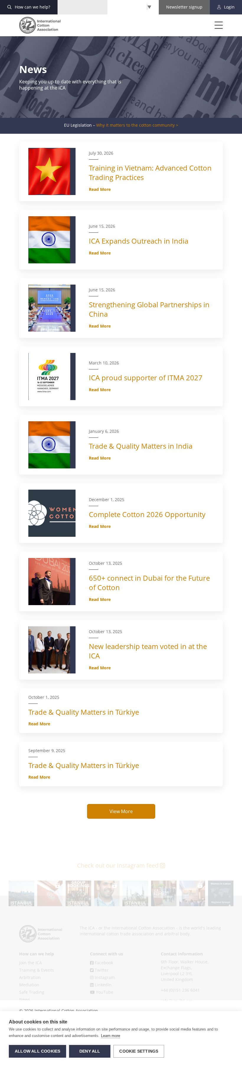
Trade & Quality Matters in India (140, 446)
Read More (100, 189)
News (24, 999)
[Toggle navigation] (215, 25)
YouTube (104, 992)
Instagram (104, 977)
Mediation (29, 985)
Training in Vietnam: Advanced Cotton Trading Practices (150, 172)
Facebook (103, 962)
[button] (21, 893)
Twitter (101, 970)
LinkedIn (103, 985)
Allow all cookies (37, 1051)
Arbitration (30, 977)
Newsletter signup (184, 7)
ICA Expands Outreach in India (138, 241)
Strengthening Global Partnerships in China (149, 309)
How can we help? (32, 7)
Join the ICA (30, 962)
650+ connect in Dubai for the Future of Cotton (149, 582)
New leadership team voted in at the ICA (148, 651)
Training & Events (36, 970)
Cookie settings (138, 1051)
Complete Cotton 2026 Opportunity (147, 514)
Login (229, 7)
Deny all (89, 1051)
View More (121, 811)
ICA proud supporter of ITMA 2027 (145, 377)
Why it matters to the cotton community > (137, 125)
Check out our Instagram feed (118, 865)
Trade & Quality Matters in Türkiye (83, 712)
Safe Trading (31, 992)
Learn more (110, 1035)
